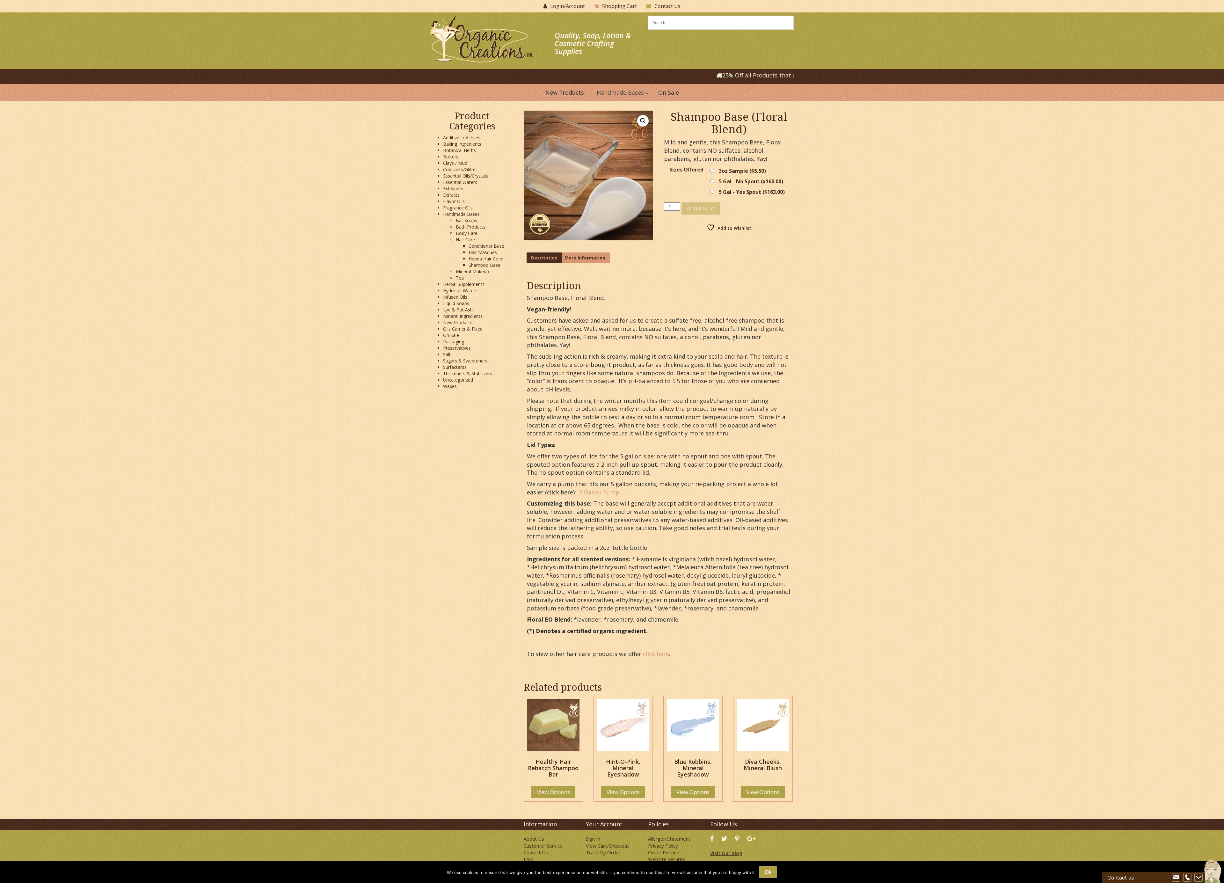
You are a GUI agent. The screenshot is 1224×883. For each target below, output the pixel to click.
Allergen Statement (669, 839)
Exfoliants (453, 189)
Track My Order (603, 852)
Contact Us (667, 6)
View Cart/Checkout (607, 846)
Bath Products (470, 227)
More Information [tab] (585, 258)
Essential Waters (460, 182)
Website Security (666, 859)
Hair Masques (483, 252)
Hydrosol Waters (460, 291)
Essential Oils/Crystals (465, 176)
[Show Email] (1176, 877)
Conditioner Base (486, 246)
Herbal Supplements (463, 284)
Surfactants (455, 367)
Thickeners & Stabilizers (467, 373)
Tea (460, 278)
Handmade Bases (461, 214)
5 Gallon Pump (598, 492)
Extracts (451, 195)
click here (656, 654)
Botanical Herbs (459, 150)
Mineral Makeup (472, 271)
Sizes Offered (686, 169)
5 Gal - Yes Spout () (752, 191)
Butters (450, 157)
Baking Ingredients (462, 144)
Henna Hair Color (486, 259)
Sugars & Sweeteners (465, 361)
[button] (643, 121)
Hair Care (465, 240)
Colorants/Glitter (460, 169)
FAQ (528, 859)
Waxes (450, 386)
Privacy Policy (663, 846)
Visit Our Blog (726, 853)
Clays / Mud (455, 163)
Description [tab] (544, 258)
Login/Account (567, 6)
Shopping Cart (619, 6)
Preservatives (457, 348)
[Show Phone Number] (1187, 877)
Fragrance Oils (458, 208)
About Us (534, 839)
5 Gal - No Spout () (751, 181)
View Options (553, 792)
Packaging (453, 342)
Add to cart (701, 208)
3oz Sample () (742, 170)
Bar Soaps (466, 220)
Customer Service (543, 846)
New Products (457, 322)
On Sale (451, 335)
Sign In (593, 839)
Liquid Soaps (456, 303)
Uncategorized (458, 380)
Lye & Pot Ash (458, 310)
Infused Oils (455, 297)
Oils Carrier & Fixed (463, 329)
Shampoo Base (484, 265)
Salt (447, 354)
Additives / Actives (461, 138)
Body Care (466, 233)
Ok (768, 872)
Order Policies (663, 852)
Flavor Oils (454, 201)
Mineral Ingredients (463, 316)
